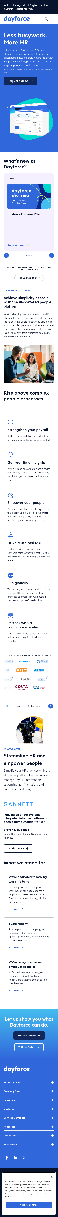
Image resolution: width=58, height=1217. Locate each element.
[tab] (7, 706)
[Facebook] (7, 1158)
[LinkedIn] (15, 1158)
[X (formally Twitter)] (24, 1158)
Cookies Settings (28, 1204)
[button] (6, 255)
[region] (29, 1193)
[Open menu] (51, 18)
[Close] (51, 1176)
